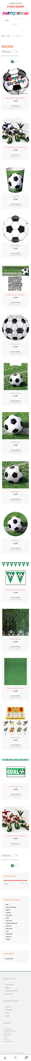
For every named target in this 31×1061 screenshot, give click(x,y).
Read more (15, 105)
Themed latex (9, 933)
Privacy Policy (9, 994)
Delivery (7, 1013)
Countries (8, 912)
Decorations (9, 915)
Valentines (8, 936)
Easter (7, 918)
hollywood (8, 925)
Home (4, 35)
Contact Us (8, 1006)
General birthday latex (11, 923)
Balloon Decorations (11, 907)
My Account (8, 1010)
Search (15, 1058)
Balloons (8, 909)
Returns (7, 1016)
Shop (8, 35)
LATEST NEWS (9, 958)
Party (7, 931)
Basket (24, 1056)
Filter (6, 883)
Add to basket (15, 204)
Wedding (8, 939)
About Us (7, 987)
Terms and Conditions (11, 990)
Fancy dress (9, 920)
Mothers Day (9, 928)
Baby (7, 904)
